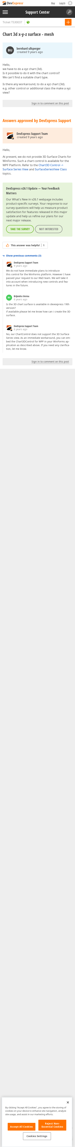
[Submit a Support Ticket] (68, 22)
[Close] (68, 1102)
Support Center (37, 12)
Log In (62, 3)
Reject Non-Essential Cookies (52, 1125)
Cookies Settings (37, 1136)
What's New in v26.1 (25, 199)
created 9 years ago (30, 52)
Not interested (48, 229)
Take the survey (20, 229)
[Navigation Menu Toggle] (5, 12)
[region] (37, 1122)
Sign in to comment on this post (50, 103)
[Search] (69, 12)
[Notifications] (70, 3)
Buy (53, 3)
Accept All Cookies (21, 1126)
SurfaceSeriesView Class (51, 169)
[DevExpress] (13, 3)
